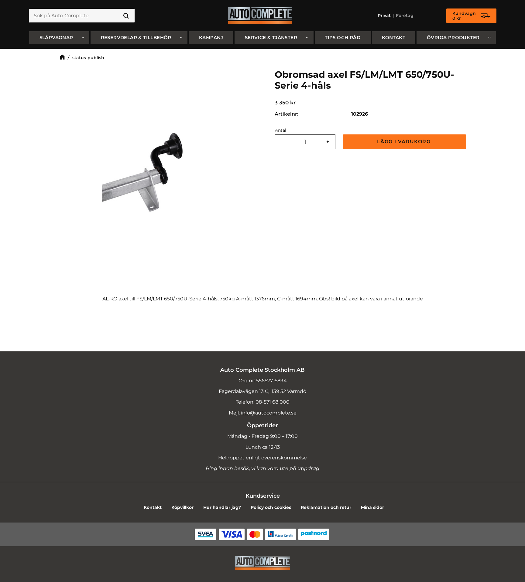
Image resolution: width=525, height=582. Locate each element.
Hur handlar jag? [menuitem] (222, 507)
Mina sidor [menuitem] (372, 507)
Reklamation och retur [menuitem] (326, 507)
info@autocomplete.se (269, 413)
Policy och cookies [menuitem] (271, 507)
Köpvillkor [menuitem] (182, 507)
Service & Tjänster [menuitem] (271, 37)
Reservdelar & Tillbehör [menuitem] (136, 37)
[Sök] (126, 16)
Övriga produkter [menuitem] (453, 37)
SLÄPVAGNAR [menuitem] (56, 37)
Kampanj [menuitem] (211, 37)
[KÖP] (404, 141)
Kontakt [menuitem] (393, 37)
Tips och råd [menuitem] (342, 37)
